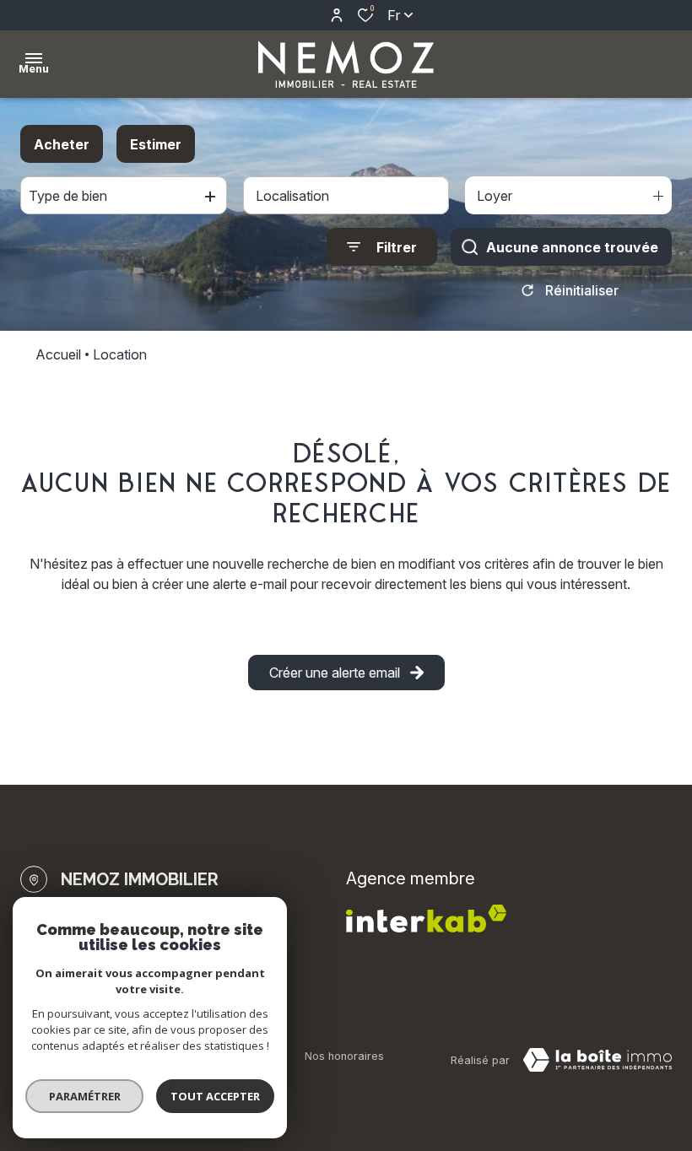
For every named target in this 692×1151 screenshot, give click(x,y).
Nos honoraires (344, 1056)
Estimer (155, 144)
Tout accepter (215, 1096)
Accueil (58, 354)
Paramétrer (85, 1096)
